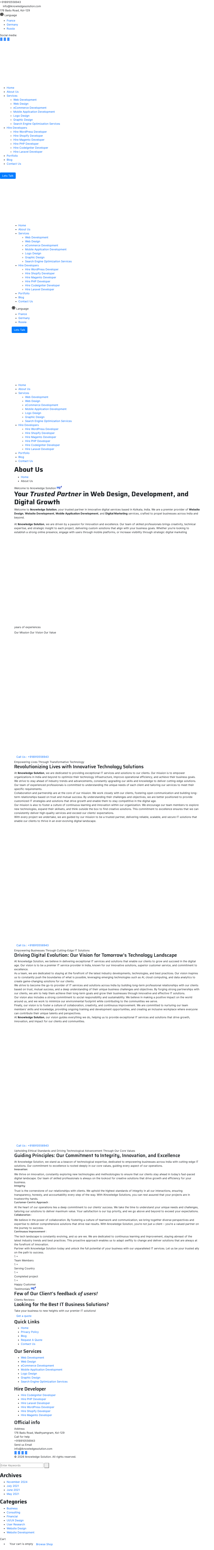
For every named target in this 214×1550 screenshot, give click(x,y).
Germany (12, 24)
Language (11, 15)
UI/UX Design (15, 1520)
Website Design (16, 1528)
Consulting (13, 1512)
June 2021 (13, 1490)
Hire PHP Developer (33, 1399)
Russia (11, 28)
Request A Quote (31, 1340)
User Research (16, 1524)
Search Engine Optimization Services (44, 1381)
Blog (24, 1336)
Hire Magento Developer (36, 1415)
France (11, 20)
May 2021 (13, 1494)
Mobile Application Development (41, 1369)
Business (12, 1508)
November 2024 (17, 1482)
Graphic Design (30, 1377)
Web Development (32, 1357)
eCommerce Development (37, 1365)
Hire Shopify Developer (35, 1411)
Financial (12, 1516)
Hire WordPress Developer (37, 1407)
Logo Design (29, 1373)
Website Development (20, 1532)
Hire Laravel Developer (35, 1403)
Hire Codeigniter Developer (38, 1395)
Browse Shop (44, 1544)
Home (24, 477)
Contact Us (28, 1344)
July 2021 (13, 1486)
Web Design (28, 1361)
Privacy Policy (30, 1332)
